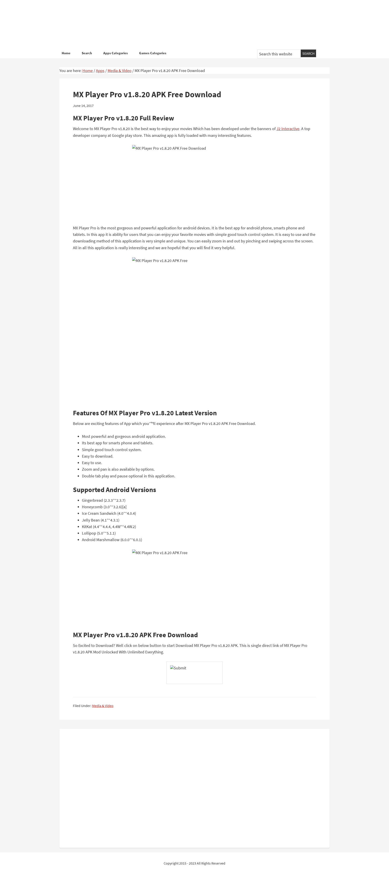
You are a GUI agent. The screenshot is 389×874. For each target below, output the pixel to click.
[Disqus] (194, 787)
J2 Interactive (287, 128)
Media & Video (102, 705)
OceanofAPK (187, 24)
